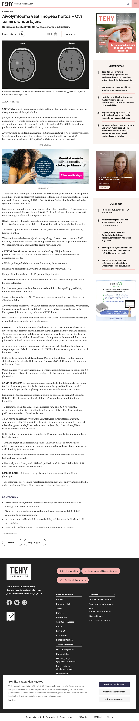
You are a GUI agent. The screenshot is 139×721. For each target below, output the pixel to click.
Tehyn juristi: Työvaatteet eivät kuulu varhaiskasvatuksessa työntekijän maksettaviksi (117, 250)
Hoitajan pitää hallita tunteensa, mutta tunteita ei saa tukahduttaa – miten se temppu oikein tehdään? (118, 101)
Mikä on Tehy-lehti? (65, 649)
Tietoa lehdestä (64, 644)
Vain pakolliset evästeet (114, 692)
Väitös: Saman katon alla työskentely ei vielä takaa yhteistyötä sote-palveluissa (116, 263)
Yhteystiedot (62, 673)
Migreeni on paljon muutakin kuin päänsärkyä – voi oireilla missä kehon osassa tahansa (116, 115)
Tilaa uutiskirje (71, 571)
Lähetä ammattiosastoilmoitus (103, 571)
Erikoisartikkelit (63, 603)
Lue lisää (11, 700)
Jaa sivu (68, 34)
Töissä (59, 608)
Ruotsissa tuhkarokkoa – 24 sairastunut (115, 211)
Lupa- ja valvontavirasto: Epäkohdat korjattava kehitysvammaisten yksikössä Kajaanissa (116, 236)
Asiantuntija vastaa (65, 621)
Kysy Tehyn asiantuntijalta (101, 603)
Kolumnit (60, 630)
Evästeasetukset (114, 699)
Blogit (59, 626)
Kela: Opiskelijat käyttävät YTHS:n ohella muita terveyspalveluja (115, 222)
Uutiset (59, 599)
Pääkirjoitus (61, 635)
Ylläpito (110, 717)
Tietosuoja (50, 717)
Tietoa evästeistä (33, 717)
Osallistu (94, 594)
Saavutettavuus (67, 717)
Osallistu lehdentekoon (75, 580)
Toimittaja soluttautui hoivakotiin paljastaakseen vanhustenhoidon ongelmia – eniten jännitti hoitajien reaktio (117, 76)
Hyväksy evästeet (114, 684)
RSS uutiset (83, 717)
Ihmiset (60, 612)
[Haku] (128, 4)
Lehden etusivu (64, 594)
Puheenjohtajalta (64, 639)
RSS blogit (98, 717)
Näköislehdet (62, 654)
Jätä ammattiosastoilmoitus (100, 610)
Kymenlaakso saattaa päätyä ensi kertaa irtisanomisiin (116, 88)
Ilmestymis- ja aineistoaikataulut (64, 668)
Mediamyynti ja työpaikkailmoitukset (66, 660)
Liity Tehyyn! (34, 542)
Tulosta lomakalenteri (99, 620)
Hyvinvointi (61, 617)
